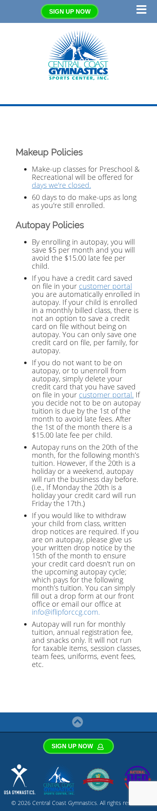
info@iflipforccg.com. (66, 612)
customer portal (105, 286)
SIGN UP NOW (70, 11)
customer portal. (106, 394)
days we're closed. (61, 185)
